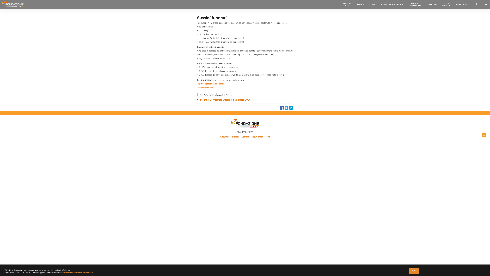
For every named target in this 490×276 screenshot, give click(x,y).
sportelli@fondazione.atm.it (211, 84)
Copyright (224, 137)
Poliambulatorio (387, 4)
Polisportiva (461, 4)
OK (413, 271)
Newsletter (257, 137)
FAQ (268, 137)
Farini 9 (360, 4)
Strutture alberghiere (415, 4)
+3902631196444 (205, 87)
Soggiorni (400, 4)
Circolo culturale (446, 4)
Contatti (245, 137)
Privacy (235, 137)
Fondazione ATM (347, 4)
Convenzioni (431, 4)
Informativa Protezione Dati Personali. (78, 272)
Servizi (372, 4)
